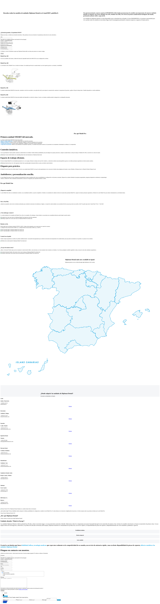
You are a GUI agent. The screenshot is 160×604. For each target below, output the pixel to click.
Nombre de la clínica (6, 43)
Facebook (2, 555)
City (1, 566)
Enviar (2, 53)
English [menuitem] (5, 592)
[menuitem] (5, 592)
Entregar (2, 590)
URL (1, 37)
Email (3, 47)
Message (2, 577)
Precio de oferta (6, 572)
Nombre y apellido (6, 40)
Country (2, 568)
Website (70, 406)
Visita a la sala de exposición (8, 574)
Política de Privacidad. (23, 589)
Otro (4, 575)
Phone (1, 563)
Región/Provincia (6, 45)
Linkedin (5, 602)
